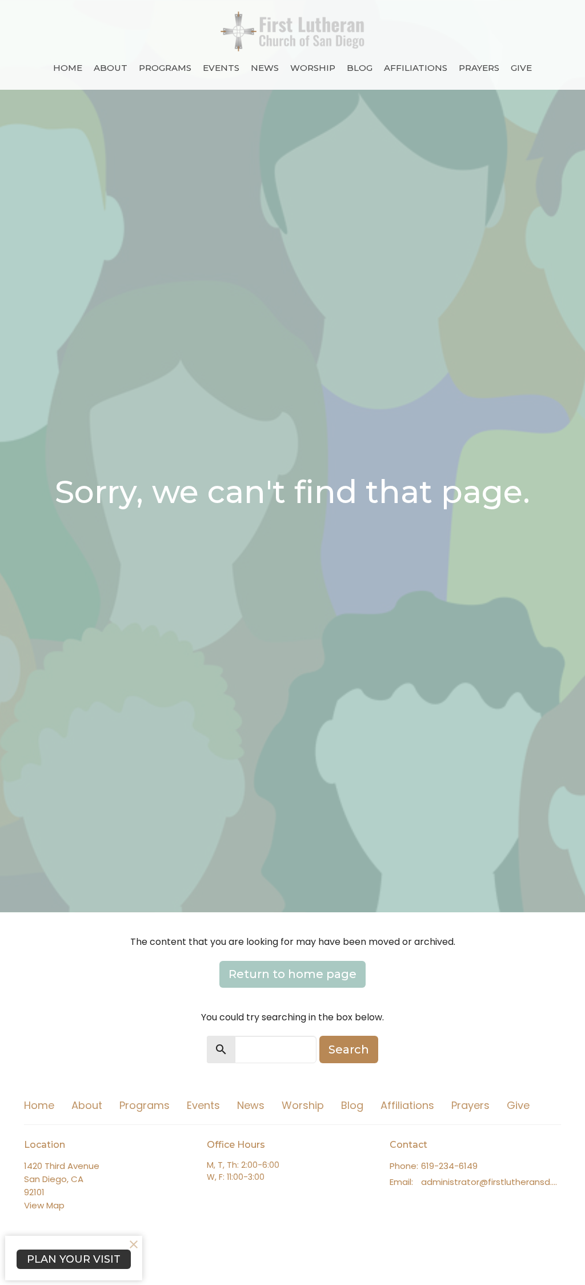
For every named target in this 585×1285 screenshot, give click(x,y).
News (265, 67)
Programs (165, 67)
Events (221, 67)
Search (348, 1049)
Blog (359, 67)
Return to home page (292, 974)
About (110, 67)
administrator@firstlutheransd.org (491, 1182)
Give (521, 67)
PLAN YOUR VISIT (74, 1259)
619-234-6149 (449, 1166)
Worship (312, 67)
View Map (44, 1205)
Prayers (479, 67)
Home (67, 67)
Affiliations (415, 67)
